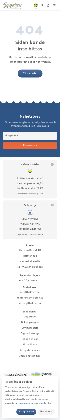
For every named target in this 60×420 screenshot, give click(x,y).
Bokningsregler (30, 322)
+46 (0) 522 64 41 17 (30, 280)
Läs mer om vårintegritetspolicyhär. (33, 403)
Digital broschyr (30, 333)
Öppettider (30, 316)
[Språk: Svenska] (36, 5)
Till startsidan (30, 73)
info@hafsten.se (30, 292)
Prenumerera (30, 145)
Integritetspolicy (30, 350)
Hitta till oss (30, 344)
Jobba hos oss (30, 339)
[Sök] (42, 5)
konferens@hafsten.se (30, 298)
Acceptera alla (26, 411)
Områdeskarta (30, 328)
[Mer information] (52, 164)
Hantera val (46, 411)
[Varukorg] (48, 5)
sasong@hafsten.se (30, 303)
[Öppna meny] (54, 5)
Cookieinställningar (30, 356)
